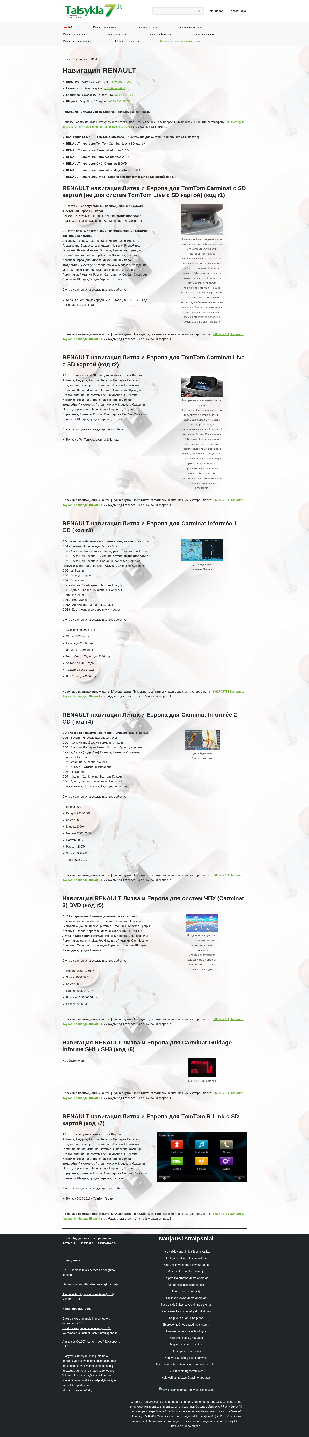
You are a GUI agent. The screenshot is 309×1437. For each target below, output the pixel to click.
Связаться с (237, 10)
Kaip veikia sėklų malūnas (186, 1337)
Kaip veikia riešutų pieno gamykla (186, 1357)
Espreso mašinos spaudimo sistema (186, 1324)
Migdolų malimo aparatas (186, 1344)
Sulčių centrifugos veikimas (186, 1371)
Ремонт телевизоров (105, 27)
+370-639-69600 (114, 88)
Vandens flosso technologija (186, 1284)
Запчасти (86, 1243)
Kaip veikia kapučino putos (186, 1318)
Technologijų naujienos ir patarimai (87, 1238)
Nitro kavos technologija (186, 1291)
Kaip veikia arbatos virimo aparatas (186, 1278)
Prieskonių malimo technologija (186, 1331)
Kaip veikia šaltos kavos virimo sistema (186, 1304)
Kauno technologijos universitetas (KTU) (88, 1294)
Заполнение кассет (118, 33)
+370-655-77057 (120, 81)
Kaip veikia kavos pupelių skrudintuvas (186, 1311)
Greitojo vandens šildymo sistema (186, 1258)
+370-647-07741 (124, 94)
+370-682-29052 (119, 101)
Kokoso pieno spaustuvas (186, 1351)
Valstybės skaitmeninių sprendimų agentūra (90, 1333)
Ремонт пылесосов (203, 33)
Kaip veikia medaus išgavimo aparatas (186, 1377)
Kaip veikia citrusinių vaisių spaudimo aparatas (186, 1364)
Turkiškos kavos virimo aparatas (186, 1298)
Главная (67, 58)
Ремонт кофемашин (160, 33)
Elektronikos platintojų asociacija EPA (86, 1328)
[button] (73, 26)
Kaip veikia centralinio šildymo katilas (186, 1251)
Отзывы (69, 1243)
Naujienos (217, 10)
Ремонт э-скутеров (147, 27)
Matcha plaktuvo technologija (186, 1271)
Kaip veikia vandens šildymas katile (186, 1264)
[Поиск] (199, 11)
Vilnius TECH (71, 1299)
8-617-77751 (221, 334)
